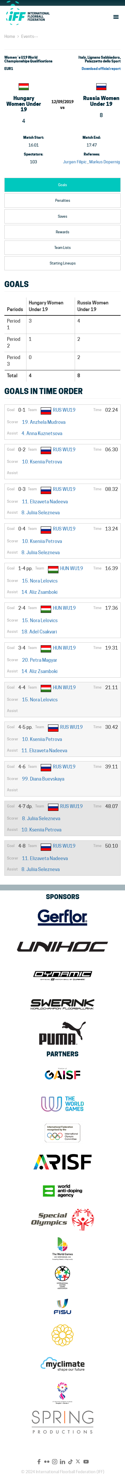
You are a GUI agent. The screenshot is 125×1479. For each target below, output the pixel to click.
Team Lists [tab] (62, 247)
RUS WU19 (64, 410)
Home (9, 36)
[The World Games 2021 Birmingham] (62, 1248)
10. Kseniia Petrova (42, 462)
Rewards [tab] (62, 232)
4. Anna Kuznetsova (42, 433)
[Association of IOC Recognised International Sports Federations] (62, 1161)
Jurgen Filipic (75, 162)
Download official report (101, 68)
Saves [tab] (62, 216)
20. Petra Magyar (39, 660)
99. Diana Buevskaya (43, 779)
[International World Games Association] (62, 1104)
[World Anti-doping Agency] (62, 1190)
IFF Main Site (27, 16)
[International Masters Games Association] (62, 1277)
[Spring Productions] (62, 1422)
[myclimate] (62, 1364)
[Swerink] (62, 1004)
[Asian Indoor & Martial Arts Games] (62, 1393)
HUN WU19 (71, 568)
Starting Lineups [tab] (63, 263)
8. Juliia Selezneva (41, 512)
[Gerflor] (62, 917)
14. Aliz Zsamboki (40, 592)
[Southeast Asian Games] (62, 1335)
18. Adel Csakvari (39, 632)
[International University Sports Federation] (62, 1306)
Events (27, 36)
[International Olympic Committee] (62, 1133)
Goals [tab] (62, 185)
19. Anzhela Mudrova (43, 422)
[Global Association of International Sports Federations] (62, 1075)
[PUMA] (62, 1033)
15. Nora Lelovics (40, 581)
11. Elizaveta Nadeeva (45, 501)
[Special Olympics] (62, 1219)
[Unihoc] (62, 946)
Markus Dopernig (104, 162)
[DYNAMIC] (62, 975)
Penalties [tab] (62, 200)
